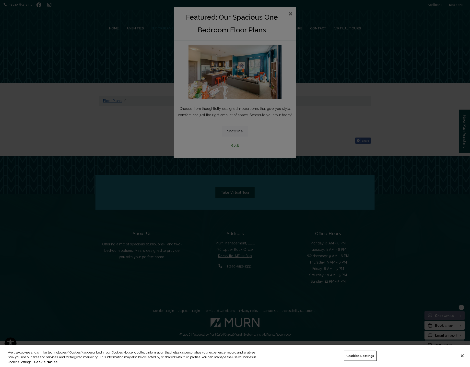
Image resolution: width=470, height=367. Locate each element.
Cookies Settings (360, 355)
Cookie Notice (46, 362)
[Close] (462, 355)
